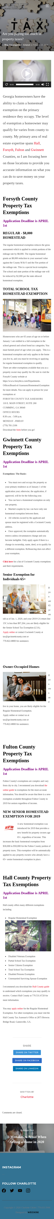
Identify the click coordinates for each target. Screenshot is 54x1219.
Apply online (9, 632)
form (18, 430)
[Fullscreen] (47, 84)
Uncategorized (15, 45)
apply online (17, 1008)
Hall (37, 143)
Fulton (20, 150)
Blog (6, 45)
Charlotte (27, 1097)
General (26, 45)
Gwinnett (37, 150)
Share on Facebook (27, 1060)
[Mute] (42, 84)
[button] (27, 73)
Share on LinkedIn (27, 1068)
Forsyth (8, 150)
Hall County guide (40, 986)
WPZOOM (33, 1212)
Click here (8, 561)
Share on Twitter (27, 1052)
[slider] (24, 84)
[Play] (6, 84)
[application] (27, 73)
